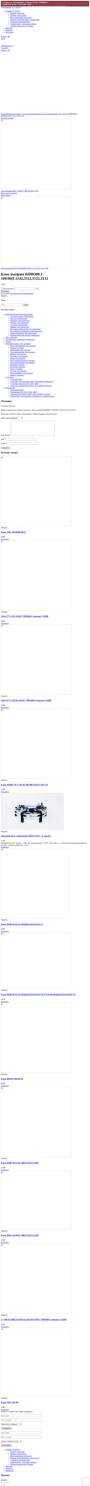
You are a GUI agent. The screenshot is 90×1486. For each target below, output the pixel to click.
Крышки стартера (17, 365)
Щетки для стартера (18, 354)
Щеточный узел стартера (20, 350)
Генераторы (10, 388)
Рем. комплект (11, 337)
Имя (3, 439)
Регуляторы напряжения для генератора (26, 331)
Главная (4, 114)
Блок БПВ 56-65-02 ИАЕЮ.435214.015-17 (22, 924)
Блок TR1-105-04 (9, 1402)
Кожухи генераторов (18, 318)
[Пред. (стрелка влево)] (2, 1484)
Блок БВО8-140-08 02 (12, 1078)
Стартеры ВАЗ (16, 379)
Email (4, 443)
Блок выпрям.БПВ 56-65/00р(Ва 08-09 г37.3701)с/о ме (22, 268)
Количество (8, 289)
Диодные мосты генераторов (45, 114)
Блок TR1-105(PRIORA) (13, 532)
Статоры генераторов (19, 325)
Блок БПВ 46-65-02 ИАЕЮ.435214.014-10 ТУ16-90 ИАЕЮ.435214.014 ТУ (38, 994)
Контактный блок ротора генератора (25, 335)
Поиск (26, 305)
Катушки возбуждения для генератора (25, 329)
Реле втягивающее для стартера (23, 346)
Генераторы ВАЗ (17, 390)
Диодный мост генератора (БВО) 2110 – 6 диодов (26, 836)
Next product (6, 195)
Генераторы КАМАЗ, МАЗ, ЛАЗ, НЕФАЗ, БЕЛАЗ (30, 394)
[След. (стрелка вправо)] (4, 1484)
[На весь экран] (7, 1482)
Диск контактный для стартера (22, 352)
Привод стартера (17, 348)
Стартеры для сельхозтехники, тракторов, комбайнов (31, 381)
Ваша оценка (6, 418)
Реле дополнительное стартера (22, 360)
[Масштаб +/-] (9, 1482)
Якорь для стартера (18, 358)
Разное (8, 342)
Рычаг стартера (16, 369)
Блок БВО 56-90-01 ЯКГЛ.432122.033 (20, 1235)
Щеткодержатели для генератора (23, 333)
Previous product (7, 118)
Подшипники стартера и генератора (20, 339)
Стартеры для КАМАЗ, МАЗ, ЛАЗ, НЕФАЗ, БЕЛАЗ (31, 386)
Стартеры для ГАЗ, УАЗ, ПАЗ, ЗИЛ (24, 384)
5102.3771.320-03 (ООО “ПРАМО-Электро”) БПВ (26, 700)
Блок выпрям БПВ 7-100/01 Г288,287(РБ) (17, 191)
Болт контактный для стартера (22, 363)
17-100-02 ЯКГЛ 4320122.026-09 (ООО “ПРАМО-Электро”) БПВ (33, 1319)
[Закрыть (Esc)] (2, 1482)
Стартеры (9, 377)
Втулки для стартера (18, 371)
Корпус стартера (16, 375)
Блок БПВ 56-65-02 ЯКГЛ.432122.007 (20, 1163)
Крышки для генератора (20, 321)
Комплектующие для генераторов (20, 114)
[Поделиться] (4, 1482)
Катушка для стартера (19, 356)
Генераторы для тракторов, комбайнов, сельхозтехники (32, 396)
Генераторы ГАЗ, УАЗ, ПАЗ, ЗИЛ (23, 392)
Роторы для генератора (19, 323)
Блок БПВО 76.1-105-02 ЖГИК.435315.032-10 (24, 784)
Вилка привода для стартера (21, 373)
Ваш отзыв (6, 435)
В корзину (5, 291)
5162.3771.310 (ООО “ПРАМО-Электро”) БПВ (24, 616)
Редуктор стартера (17, 367)
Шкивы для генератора (19, 327)
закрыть (4, 296)
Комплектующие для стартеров (18, 344)
